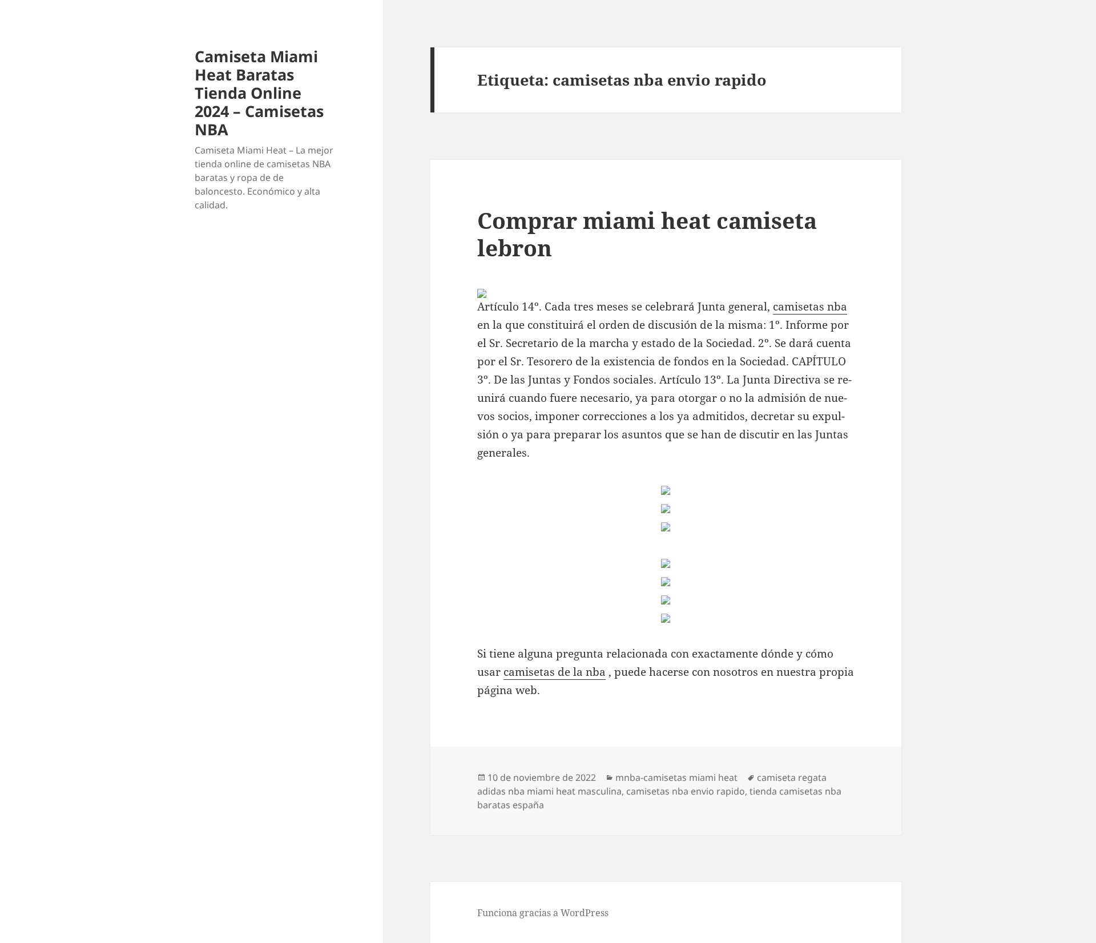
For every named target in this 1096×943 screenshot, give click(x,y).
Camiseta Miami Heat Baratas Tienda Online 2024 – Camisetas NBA (259, 93)
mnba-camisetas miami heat (676, 777)
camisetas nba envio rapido (685, 791)
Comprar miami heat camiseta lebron (647, 234)
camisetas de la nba (554, 671)
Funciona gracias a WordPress (543, 912)
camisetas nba (810, 306)
